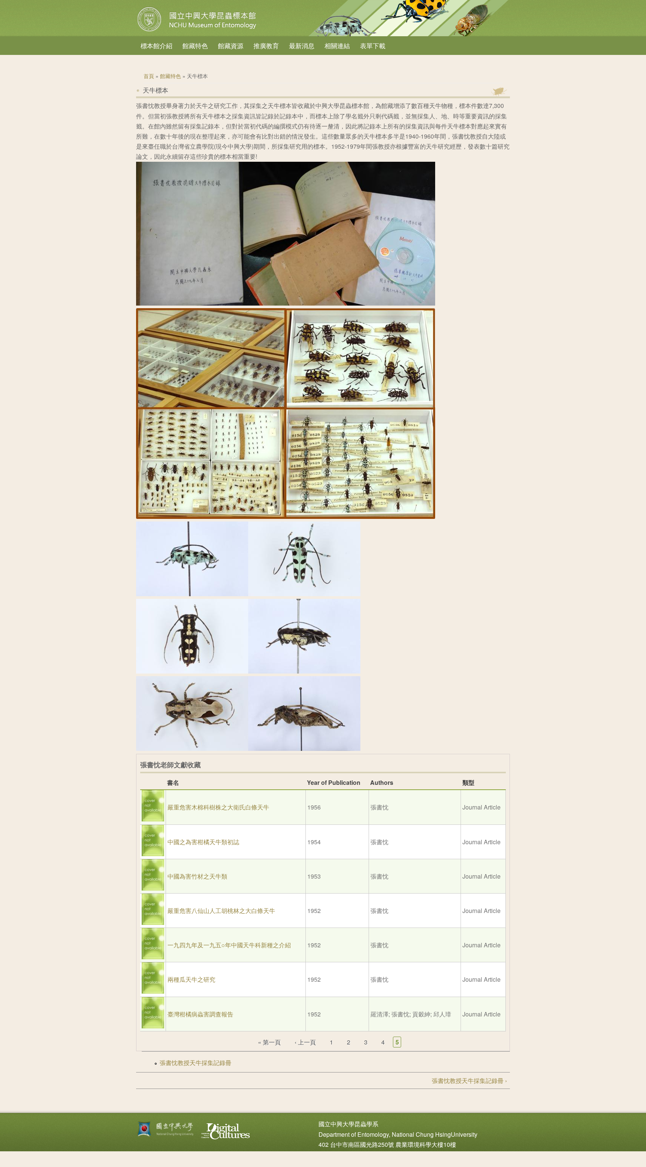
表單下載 (372, 45)
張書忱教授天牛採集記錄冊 (195, 1062)
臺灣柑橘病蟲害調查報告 (200, 1014)
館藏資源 (230, 45)
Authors (381, 782)
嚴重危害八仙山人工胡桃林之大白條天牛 (221, 910)
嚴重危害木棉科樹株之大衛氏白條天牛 (218, 807)
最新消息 (301, 45)
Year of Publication (333, 782)
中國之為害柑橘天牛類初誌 (203, 842)
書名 (173, 782)
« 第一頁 (269, 1042)
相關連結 (337, 45)
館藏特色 (195, 45)
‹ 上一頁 (305, 1042)
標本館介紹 (156, 45)
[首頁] (197, 31)
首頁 (149, 76)
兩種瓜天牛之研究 (191, 979)
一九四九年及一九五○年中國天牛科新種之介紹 (229, 945)
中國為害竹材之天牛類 (197, 876)
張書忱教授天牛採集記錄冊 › (469, 1080)
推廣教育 (266, 45)
